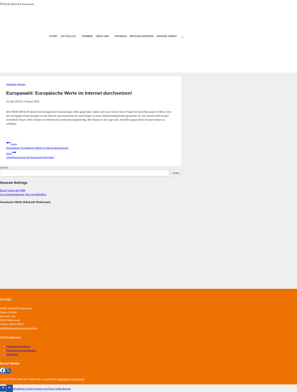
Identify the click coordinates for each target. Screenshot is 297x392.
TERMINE (87, 36)
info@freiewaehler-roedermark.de (18, 328)
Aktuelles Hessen (16, 84)
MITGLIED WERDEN (141, 36)
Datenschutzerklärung (18, 346)
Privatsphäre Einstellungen (21, 350)
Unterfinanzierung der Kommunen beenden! (30, 156)
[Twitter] (8, 370)
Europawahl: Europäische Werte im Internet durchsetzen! (37, 146)
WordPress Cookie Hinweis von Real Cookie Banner (42, 389)
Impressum (12, 354)
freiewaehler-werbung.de (70, 379)
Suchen (4, 167)
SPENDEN (120, 36)
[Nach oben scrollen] (3, 388)
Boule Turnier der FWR (12, 190)
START (53, 36)
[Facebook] (2, 370)
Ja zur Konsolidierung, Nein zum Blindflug (23, 194)
